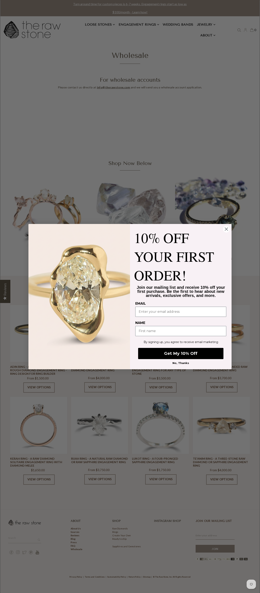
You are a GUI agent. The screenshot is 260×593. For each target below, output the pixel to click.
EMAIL (140, 303)
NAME (140, 323)
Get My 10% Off (180, 353)
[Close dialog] (226, 229)
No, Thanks (180, 363)
